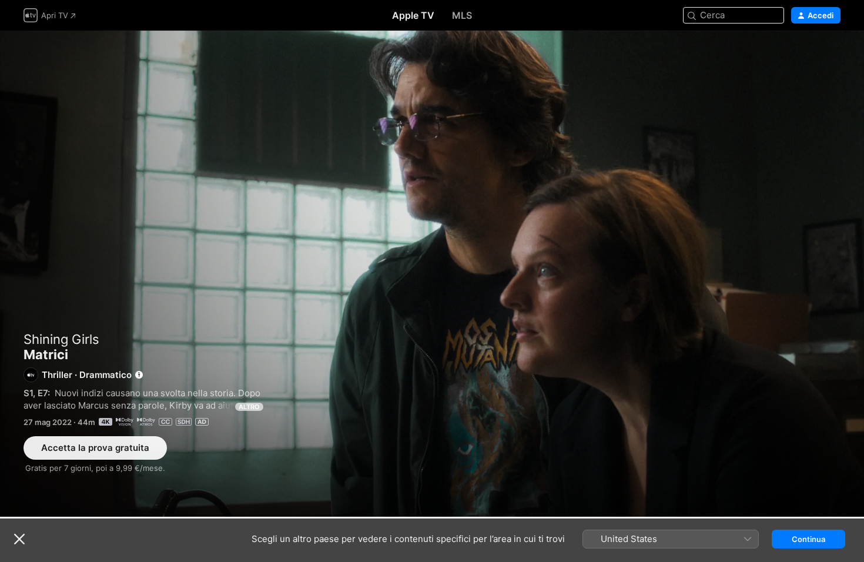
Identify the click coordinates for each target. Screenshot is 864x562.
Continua (808, 539)
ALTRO (249, 407)
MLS (462, 15)
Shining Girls (61, 339)
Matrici (432, 274)
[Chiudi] (19, 539)
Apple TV (413, 15)
